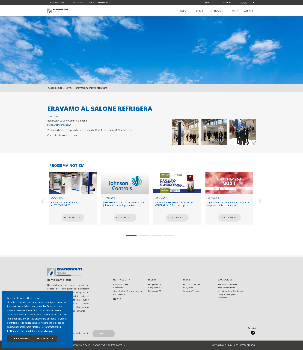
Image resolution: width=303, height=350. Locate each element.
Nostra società (57, 3)
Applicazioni (217, 10)
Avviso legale (219, 345)
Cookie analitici (45, 338)
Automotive (223, 297)
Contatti (248, 10)
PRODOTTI (184, 10)
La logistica (188, 287)
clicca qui (48, 330)
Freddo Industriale (226, 287)
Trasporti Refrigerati (227, 294)
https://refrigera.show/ (59, 124)
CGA (236, 345)
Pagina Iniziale (55, 88)
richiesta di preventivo (99, 3)
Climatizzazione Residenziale (231, 291)
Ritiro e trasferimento (192, 284)
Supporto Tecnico (191, 291)
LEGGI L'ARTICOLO (91, 217)
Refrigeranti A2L (155, 287)
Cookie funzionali (19, 338)
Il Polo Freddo (119, 294)
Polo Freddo (77, 3)
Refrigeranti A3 (154, 291)
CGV (230, 345)
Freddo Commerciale (227, 284)
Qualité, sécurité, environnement (127, 291)
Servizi (199, 10)
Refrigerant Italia (120, 284)
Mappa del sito (247, 345)
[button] (132, 235)
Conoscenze (118, 287)
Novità (234, 10)
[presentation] (43, 200)
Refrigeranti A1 (154, 284)
